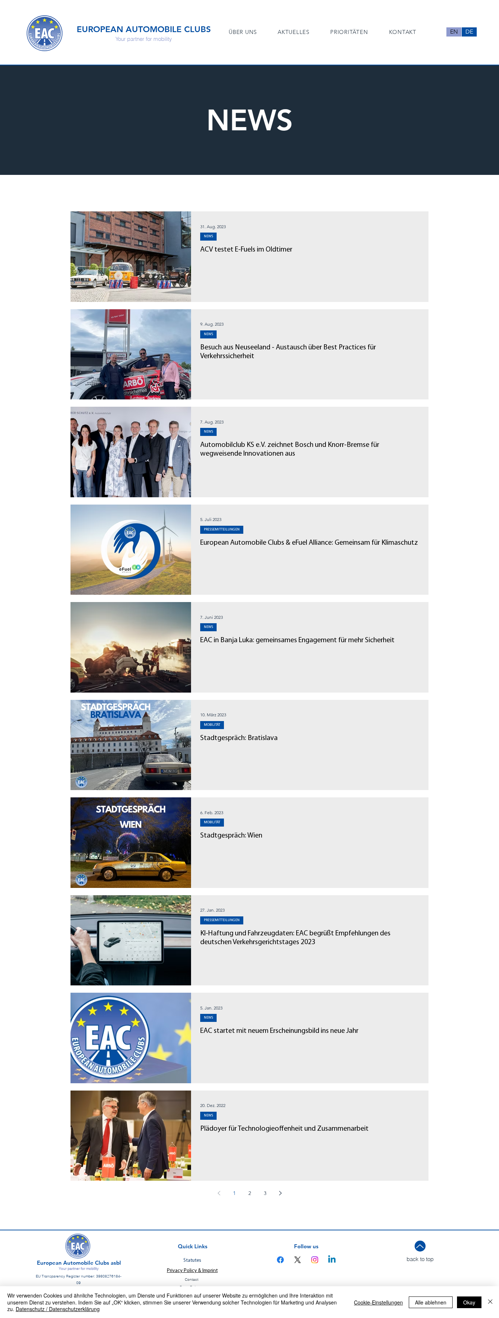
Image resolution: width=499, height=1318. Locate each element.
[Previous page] (218, 1193)
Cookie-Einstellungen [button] (378, 1302)
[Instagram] (314, 1259)
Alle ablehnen (430, 1302)
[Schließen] (490, 1302)
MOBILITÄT (212, 725)
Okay (469, 1302)
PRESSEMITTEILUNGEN (222, 530)
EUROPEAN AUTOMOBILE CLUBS (144, 29)
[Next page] (280, 1193)
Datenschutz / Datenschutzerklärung (58, 1309)
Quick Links (192, 1246)
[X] (297, 1259)
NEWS (208, 236)
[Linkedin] (331, 1259)
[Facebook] (280, 1259)
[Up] (420, 1246)
